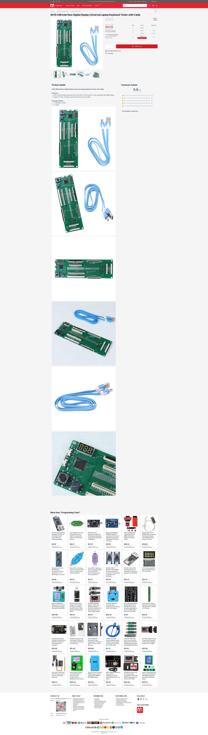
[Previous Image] (53, 43)
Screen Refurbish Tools (78, 702)
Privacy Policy (119, 703)
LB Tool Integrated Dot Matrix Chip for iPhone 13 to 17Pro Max (148, 569)
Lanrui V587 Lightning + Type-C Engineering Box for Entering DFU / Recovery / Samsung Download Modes (95, 571)
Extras (74, 710)
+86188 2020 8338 (60, 698)
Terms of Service (120, 705)
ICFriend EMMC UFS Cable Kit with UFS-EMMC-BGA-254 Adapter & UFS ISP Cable (129, 536)
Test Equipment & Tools (62, 11)
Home (52, 11)
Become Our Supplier (100, 702)
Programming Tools (76, 11)
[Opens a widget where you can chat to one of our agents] (201, 732)
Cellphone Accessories (78, 707)
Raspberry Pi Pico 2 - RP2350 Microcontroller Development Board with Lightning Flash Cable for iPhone (149, 536)
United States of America (138, 1)
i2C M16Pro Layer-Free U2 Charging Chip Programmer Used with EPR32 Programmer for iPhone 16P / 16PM (130, 676)
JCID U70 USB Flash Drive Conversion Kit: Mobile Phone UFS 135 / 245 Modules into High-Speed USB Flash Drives (131, 642)
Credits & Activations (78, 699)
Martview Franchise (99, 703)
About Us (97, 698)
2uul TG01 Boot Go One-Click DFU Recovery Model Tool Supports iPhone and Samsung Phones (77, 536)
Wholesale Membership (100, 701)
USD (153, 1)
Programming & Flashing (79, 698)
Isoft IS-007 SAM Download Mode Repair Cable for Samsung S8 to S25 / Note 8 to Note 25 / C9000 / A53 (112, 642)
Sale (78, 5)
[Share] (156, 11)
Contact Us (97, 699)
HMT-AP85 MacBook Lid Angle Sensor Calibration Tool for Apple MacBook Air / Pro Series (113, 676)
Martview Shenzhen (113, 34)
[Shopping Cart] (153, 5)
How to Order (98, 707)
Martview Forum (98, 705)
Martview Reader (99, 706)
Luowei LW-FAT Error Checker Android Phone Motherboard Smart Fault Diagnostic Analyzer (59, 642)
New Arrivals (70, 5)
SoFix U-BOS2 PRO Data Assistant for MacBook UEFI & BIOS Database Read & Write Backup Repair (149, 676)
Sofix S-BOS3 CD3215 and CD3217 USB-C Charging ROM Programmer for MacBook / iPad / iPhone (77, 676)
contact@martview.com (61, 713)
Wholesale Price (142, 38)
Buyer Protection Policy (121, 698)
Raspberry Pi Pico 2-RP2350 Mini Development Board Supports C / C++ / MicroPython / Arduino (58, 571)
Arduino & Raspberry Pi (78, 706)
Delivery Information (121, 699)
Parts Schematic (87, 5)
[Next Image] (99, 43)
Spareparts (75, 703)
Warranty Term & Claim (121, 701)
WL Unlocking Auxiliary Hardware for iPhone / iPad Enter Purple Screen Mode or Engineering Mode (58, 536)
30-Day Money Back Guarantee (123, 702)
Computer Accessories (78, 709)
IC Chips (75, 705)
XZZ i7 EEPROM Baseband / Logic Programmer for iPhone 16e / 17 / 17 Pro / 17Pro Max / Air (95, 642)
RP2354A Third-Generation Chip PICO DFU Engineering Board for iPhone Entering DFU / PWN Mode (95, 536)
